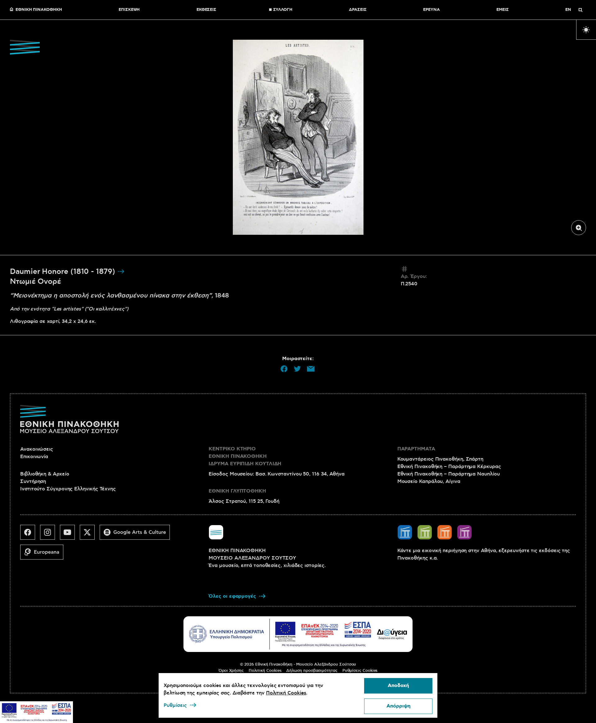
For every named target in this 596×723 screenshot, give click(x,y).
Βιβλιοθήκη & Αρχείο (44, 474)
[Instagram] (50, 535)
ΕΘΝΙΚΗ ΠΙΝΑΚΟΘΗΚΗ (39, 9)
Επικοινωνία (34, 456)
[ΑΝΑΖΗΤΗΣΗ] (580, 10)
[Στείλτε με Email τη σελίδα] (311, 369)
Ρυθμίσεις (175, 705)
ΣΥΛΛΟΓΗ (282, 9)
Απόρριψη (398, 706)
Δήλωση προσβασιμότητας (311, 670)
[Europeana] (44, 555)
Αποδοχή (398, 685)
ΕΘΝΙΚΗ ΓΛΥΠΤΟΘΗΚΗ (237, 491)
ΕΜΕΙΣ (502, 9)
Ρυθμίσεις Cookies (360, 670)
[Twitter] (90, 535)
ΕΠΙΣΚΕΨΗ (129, 9)
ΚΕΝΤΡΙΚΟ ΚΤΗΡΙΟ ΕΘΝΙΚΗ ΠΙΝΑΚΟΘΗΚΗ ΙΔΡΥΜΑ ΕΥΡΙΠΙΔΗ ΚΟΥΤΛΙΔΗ (245, 456)
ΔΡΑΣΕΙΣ (357, 9)
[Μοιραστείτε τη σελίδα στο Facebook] (284, 369)
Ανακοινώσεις (36, 449)
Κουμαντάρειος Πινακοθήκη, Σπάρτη (440, 459)
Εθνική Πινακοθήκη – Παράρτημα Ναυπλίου (448, 474)
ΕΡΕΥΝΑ (431, 9)
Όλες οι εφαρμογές (232, 596)
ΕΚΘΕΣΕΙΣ (206, 9)
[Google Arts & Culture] (137, 535)
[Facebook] (30, 535)
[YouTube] (70, 535)
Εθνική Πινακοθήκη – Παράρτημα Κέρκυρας (449, 466)
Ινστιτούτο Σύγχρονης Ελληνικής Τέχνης (68, 489)
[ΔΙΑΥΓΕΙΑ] (392, 634)
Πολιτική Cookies (265, 670)
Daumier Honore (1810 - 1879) (63, 271)
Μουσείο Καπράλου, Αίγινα (428, 481)
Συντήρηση (33, 481)
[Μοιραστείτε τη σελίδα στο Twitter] (297, 369)
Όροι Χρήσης (231, 670)
